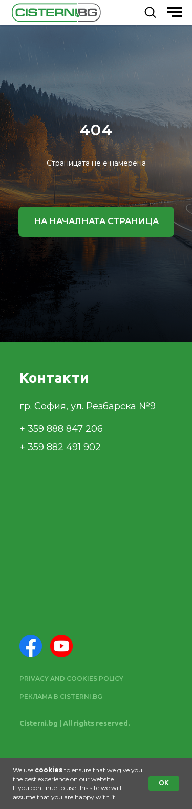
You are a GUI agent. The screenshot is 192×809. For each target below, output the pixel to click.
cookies (48, 770)
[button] (150, 12)
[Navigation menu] (174, 12)
